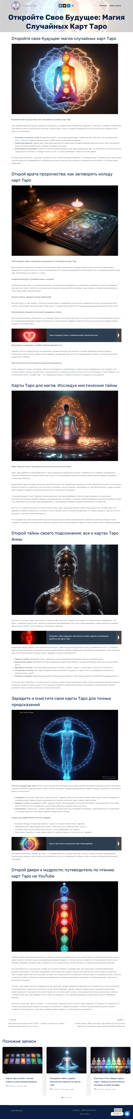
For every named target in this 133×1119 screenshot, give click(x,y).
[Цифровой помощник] (72, 5)
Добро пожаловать (89, 1110)
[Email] (64, 5)
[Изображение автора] (7, 1086)
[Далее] (127, 1071)
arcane (13, 1086)
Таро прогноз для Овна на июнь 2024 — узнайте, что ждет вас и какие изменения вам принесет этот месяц (36, 1023)
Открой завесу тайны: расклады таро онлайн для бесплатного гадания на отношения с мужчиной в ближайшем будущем (100, 1023)
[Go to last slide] (5, 1071)
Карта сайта (115, 6)
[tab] (62, 1097)
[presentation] (22, 1060)
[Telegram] (68, 5)
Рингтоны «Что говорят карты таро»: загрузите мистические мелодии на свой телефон (109, 1081)
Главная (103, 6)
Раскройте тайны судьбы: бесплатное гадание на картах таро (65, 1081)
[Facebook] (60, 5)
